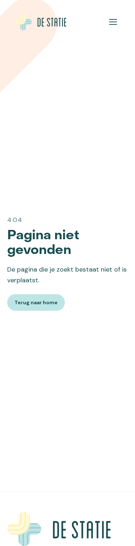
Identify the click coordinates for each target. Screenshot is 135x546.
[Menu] (113, 22)
